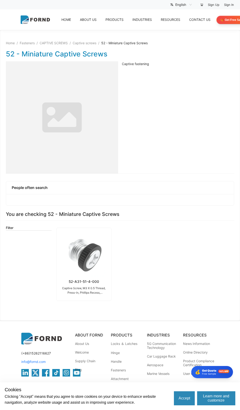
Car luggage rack (161, 356)
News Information (196, 344)
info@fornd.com (33, 362)
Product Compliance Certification (198, 363)
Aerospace (155, 365)
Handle (116, 361)
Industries (142, 20)
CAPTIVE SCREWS (54, 43)
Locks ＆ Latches (124, 344)
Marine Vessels (158, 374)
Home (10, 43)
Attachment (120, 379)
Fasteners (27, 43)
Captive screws (84, 43)
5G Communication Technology (161, 346)
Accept (184, 398)
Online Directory (195, 352)
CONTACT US (199, 20)
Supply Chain (85, 361)
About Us (82, 344)
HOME (66, 20)
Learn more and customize (216, 398)
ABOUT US (88, 20)
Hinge (115, 353)
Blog (78, 370)
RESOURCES (170, 20)
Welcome (82, 352)
